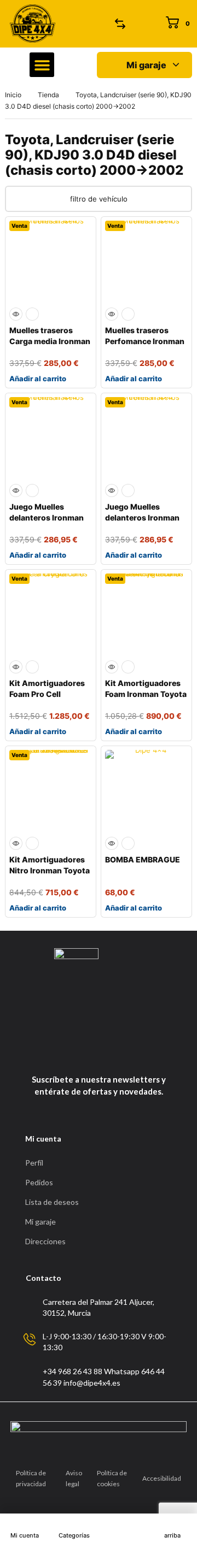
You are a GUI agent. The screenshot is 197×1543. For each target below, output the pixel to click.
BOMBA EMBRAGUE (142, 859)
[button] (42, 64)
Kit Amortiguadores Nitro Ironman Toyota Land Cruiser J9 (49, 870)
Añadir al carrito (37, 378)
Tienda (48, 95)
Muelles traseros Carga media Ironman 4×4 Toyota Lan (49, 341)
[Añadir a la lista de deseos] (32, 314)
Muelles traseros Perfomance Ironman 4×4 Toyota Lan (144, 341)
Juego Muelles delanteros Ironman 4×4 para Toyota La (46, 517)
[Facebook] (86, 1052)
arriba (172, 1535)
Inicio (13, 95)
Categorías (74, 1535)
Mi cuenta (24, 1535)
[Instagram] (108, 1052)
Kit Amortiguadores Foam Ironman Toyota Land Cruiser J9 (146, 694)
